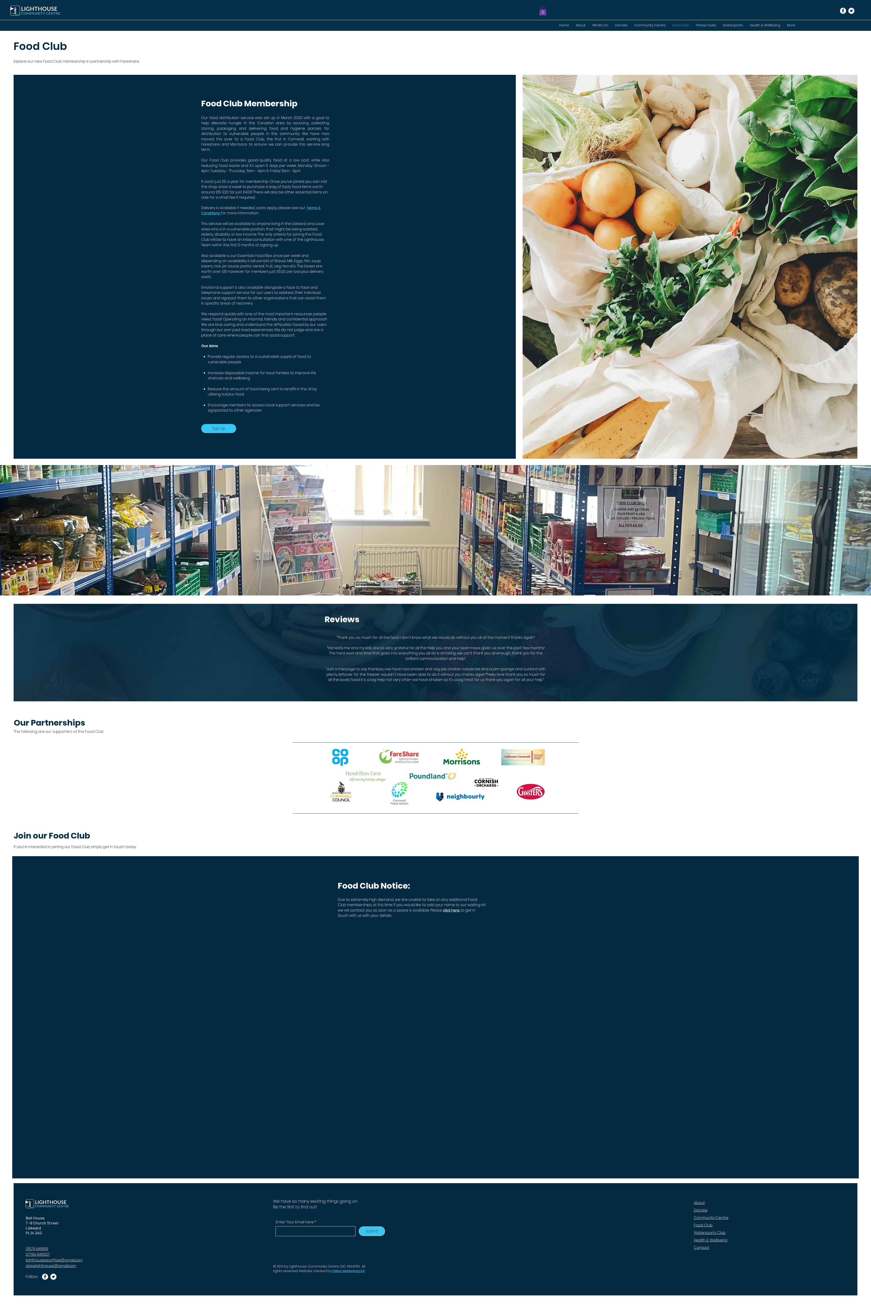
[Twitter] (851, 11)
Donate (700, 1210)
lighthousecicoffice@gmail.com (54, 1260)
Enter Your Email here (295, 1222)
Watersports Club (710, 1232)
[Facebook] (843, 11)
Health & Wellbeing (710, 1240)
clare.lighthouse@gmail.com (51, 1265)
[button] (543, 10)
